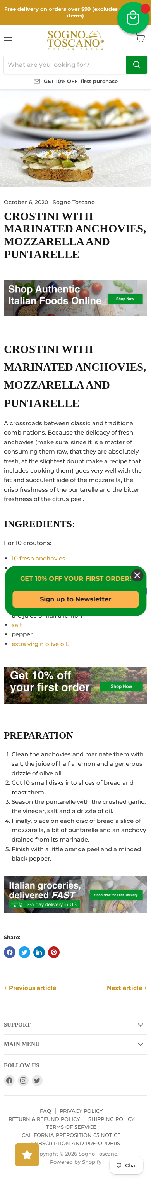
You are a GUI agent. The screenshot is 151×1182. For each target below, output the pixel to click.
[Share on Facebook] (9, 952)
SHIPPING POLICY (111, 1119)
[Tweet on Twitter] (24, 952)
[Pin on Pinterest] (54, 952)
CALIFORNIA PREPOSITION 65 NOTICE (71, 1135)
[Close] (137, 575)
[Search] (136, 65)
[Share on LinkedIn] (39, 952)
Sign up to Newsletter (75, 599)
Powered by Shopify (75, 1162)
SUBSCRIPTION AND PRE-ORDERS (75, 1143)
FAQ (45, 1111)
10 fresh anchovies (38, 558)
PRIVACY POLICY (81, 1111)
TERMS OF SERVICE (71, 1127)
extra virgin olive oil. (41, 644)
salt (17, 625)
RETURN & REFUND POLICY (44, 1119)
